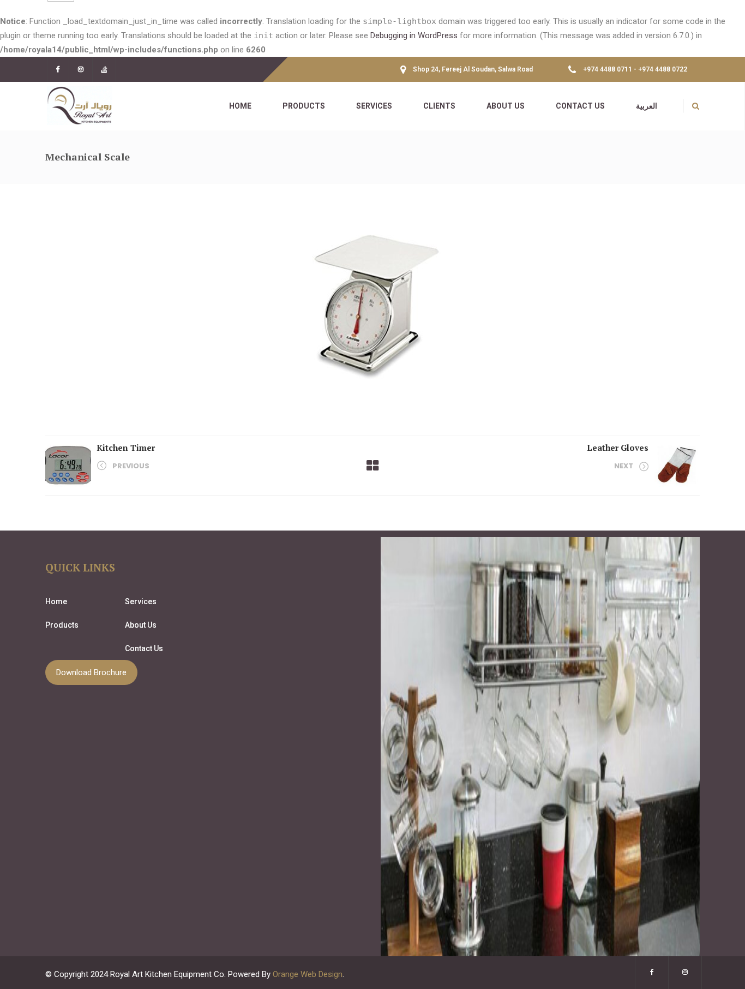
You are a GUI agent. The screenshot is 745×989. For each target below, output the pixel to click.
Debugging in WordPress (414, 35)
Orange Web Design (308, 974)
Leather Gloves (617, 447)
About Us (141, 625)
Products (62, 625)
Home (56, 601)
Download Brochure (91, 672)
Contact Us (144, 648)
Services (141, 601)
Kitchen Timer (126, 447)
